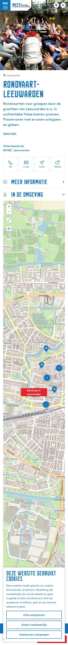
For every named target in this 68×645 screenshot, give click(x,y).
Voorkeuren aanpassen (34, 634)
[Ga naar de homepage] (21, 5)
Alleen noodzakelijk (34, 624)
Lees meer (9, 133)
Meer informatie (29, 181)
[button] (34, 394)
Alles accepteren (34, 615)
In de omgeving (27, 194)
